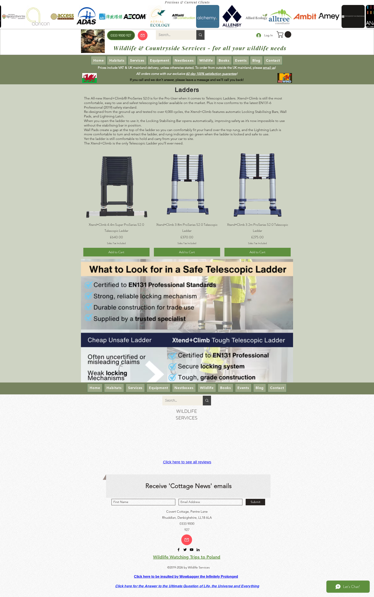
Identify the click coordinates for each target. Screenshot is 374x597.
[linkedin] (198, 549)
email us (269, 68)
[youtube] (191, 549)
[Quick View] (116, 185)
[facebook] (178, 549)
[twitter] (185, 549)
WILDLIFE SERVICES (186, 414)
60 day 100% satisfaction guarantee (211, 74)
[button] (285, 34)
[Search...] (200, 35)
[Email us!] (187, 540)
